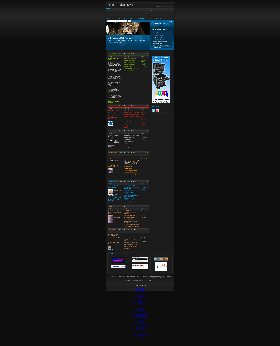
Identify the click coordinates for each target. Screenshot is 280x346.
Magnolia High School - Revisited (130, 58)
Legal (142, 185)
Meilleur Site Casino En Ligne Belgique (140, 320)
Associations (143, 215)
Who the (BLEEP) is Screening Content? (130, 121)
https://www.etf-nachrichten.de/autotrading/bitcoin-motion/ (115, 93)
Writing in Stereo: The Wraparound (160, 41)
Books (142, 122)
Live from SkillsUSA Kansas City (130, 217)
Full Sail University (127, 66)
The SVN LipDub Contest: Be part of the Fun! (114, 212)
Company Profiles (144, 235)
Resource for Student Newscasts (130, 172)
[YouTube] (157, 112)
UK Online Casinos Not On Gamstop (140, 314)
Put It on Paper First (128, 147)
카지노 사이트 (140, 326)
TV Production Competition (117, 217)
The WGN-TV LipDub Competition (130, 170)
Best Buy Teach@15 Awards (130, 201)
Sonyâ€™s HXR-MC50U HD (129, 235)
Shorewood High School (129, 72)
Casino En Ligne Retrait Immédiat (115, 16)
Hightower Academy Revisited (114, 101)
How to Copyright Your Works (130, 203)
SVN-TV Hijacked (156, 32)
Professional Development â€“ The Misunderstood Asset (131, 196)
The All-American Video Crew (159, 37)
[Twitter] (153, 112)
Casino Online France (140, 333)
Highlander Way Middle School (130, 64)
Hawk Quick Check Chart (113, 145)
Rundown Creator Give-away (130, 233)
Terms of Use (152, 277)
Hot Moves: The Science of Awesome (161, 45)
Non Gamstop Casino (140, 295)
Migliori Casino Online (140, 321)
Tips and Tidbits (144, 148)
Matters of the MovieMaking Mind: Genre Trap (131, 124)
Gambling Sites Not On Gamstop (140, 311)
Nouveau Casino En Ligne (140, 335)
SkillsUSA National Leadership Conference (130, 213)
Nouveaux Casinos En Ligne (123, 13)
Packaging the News (128, 166)
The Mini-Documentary (128, 168)
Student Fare (143, 156)
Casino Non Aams (140, 289)
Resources (143, 114)
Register (139, 20)
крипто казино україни (140, 324)
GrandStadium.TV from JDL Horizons (131, 244)
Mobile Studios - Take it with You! (130, 246)
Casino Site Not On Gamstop (138, 13)
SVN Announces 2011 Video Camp (120, 38)
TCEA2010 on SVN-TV (128, 219)
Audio (142, 139)
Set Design (143, 141)
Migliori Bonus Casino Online (140, 318)
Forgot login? (134, 20)
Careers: (125, 156)
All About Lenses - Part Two (129, 141)
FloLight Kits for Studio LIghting (159, 34)
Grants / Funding (144, 187)
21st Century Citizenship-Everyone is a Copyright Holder (131, 188)
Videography (143, 143)
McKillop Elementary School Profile (131, 68)
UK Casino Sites (140, 308)
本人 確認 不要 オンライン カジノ (140, 323)
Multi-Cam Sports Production (159, 39)
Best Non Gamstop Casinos (140, 304)
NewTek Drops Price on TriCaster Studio (130, 240)
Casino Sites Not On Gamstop (140, 293)
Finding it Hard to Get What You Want (131, 185)
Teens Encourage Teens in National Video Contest (131, 222)
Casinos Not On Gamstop (140, 291)
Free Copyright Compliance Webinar (131, 226)
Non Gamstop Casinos (152, 13)
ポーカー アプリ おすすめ (140, 336)
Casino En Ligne (140, 329)
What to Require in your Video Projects (130, 127)
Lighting (142, 135)
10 (128, 53)
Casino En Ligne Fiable (140, 331)
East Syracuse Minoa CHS (114, 59)
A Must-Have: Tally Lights (158, 47)
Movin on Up (143, 112)
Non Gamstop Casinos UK (140, 316)
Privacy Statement (160, 277)
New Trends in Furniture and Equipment (129, 193)
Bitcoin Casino (140, 296)
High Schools (143, 58)
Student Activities (144, 158)
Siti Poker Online (140, 339)
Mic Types (126, 143)
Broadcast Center (144, 210)
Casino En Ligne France (140, 309)
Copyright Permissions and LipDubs (114, 186)
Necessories (143, 239)
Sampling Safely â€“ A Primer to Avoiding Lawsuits (114, 199)
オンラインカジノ (140, 302)
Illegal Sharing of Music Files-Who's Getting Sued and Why (131, 199)
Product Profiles (144, 237)
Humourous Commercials (129, 178)
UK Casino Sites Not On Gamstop (140, 317)
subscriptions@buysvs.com (138, 277)
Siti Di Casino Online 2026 (140, 327)
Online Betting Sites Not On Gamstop (140, 300)
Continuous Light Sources (129, 137)
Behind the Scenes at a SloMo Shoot (131, 135)
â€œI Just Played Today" (129, 190)
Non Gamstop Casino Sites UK (140, 303)
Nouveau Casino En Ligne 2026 (140, 334)
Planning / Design (144, 234)
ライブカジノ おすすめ (140, 322)
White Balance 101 (127, 139)
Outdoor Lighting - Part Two (129, 149)
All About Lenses (127, 145)
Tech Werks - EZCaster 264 (129, 237)
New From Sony (127, 248)
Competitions (143, 217)
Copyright (143, 189)
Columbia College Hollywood (129, 60)
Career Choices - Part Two (158, 35)
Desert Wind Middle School (129, 62)
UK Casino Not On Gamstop (140, 297)
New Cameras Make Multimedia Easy (131, 242)
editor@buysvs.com (157, 276)
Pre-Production (144, 137)
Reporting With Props (157, 43)
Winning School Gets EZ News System (131, 224)
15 (131, 53)
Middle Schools (144, 66)
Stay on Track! (127, 176)
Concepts (143, 110)
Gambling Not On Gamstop (140, 307)
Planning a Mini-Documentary (130, 174)
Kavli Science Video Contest (129, 215)
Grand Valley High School (129, 70)
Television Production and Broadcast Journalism (131, 117)
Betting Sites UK (140, 313)
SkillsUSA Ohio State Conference (130, 210)
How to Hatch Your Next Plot (129, 119)
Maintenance (143, 241)
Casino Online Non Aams (140, 315)
